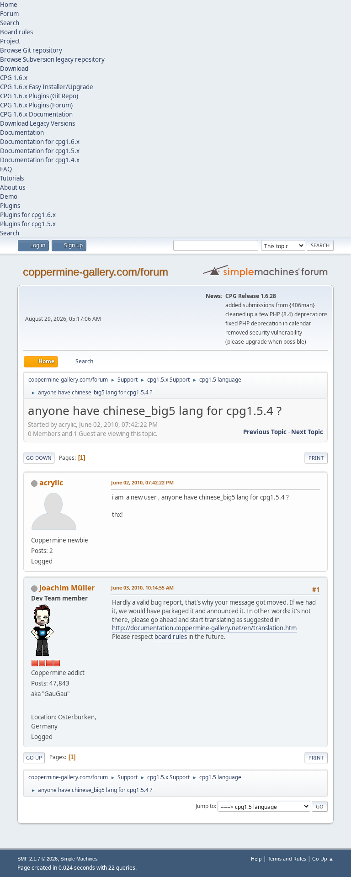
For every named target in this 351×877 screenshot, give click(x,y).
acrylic (51, 483)
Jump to (205, 806)
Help (256, 858)
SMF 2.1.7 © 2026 (37, 858)
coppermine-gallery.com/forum (95, 272)
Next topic (307, 432)
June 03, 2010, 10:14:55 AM (142, 587)
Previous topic (265, 432)
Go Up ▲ (323, 858)
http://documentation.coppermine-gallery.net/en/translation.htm (204, 628)
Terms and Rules (287, 858)
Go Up (34, 757)
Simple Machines (79, 858)
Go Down (39, 457)
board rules (170, 637)
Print (316, 457)
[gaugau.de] (34, 706)
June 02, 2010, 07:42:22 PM (142, 482)
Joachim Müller (67, 588)
